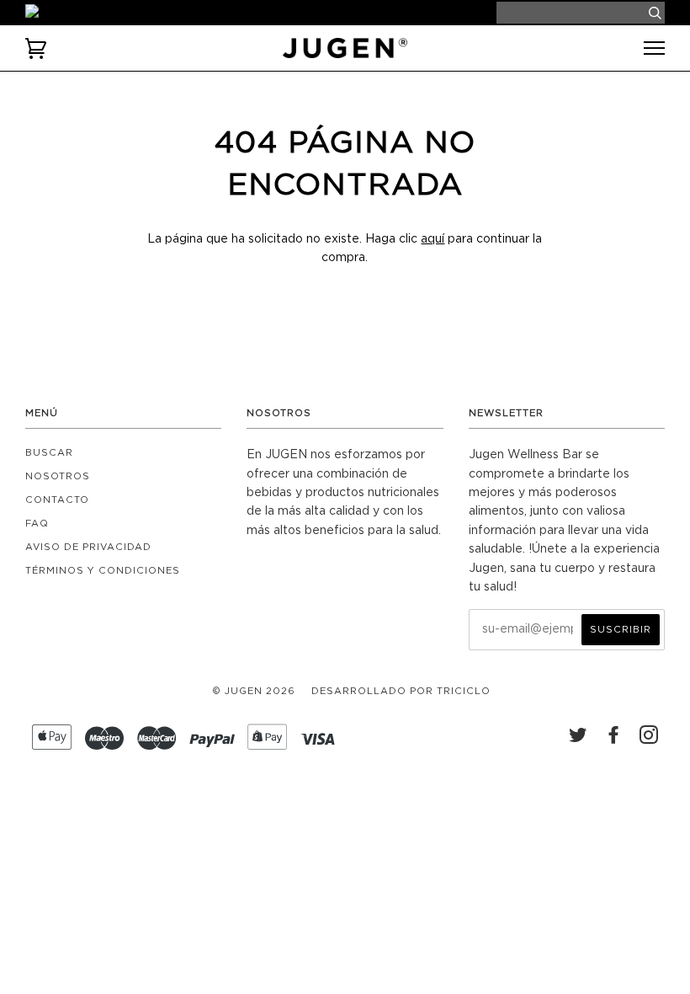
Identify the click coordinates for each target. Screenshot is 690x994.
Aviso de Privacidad (88, 547)
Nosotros (57, 476)
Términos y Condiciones (102, 570)
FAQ (37, 523)
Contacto (57, 500)
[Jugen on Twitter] (578, 739)
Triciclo (464, 691)
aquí (432, 239)
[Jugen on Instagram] (649, 739)
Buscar (49, 452)
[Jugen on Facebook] (614, 739)
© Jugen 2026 (253, 691)
